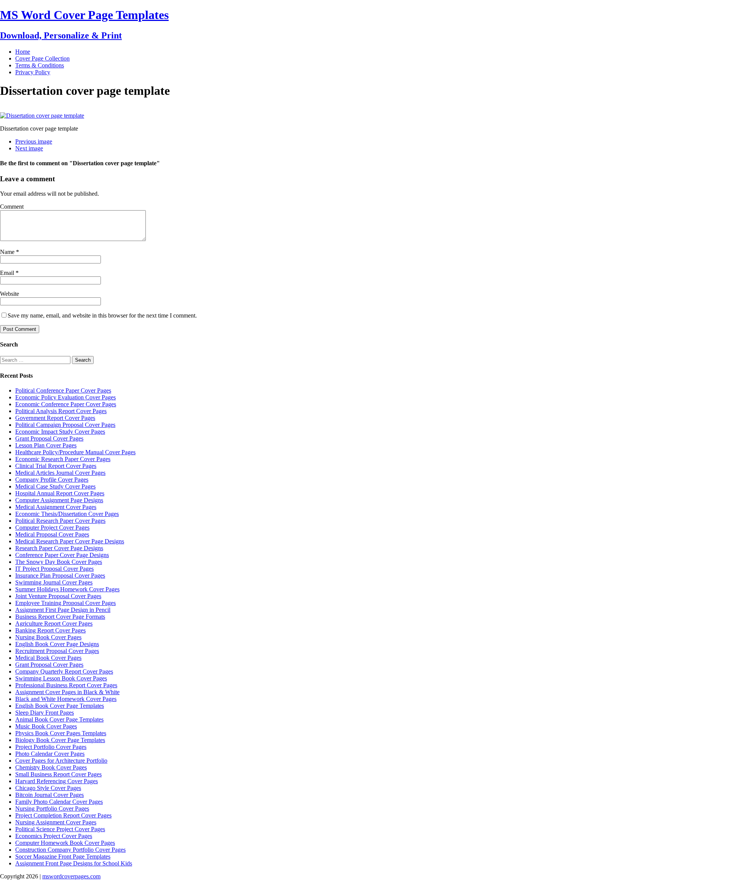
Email (8, 273)
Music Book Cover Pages (46, 726)
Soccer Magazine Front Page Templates (62, 856)
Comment (12, 206)
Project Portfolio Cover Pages (50, 747)
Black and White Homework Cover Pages (66, 699)
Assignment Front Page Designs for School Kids (73, 863)
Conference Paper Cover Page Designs (62, 555)
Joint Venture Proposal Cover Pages (58, 596)
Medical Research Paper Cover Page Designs (69, 541)
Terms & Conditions (39, 65)
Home (22, 51)
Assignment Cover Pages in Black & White (67, 692)
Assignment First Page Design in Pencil (62, 610)
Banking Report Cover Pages (50, 630)
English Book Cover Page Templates (59, 705)
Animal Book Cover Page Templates (59, 719)
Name (8, 252)
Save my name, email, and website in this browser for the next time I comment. (102, 315)
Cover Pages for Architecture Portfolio (61, 760)
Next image (29, 148)
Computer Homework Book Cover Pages (65, 843)
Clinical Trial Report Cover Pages (55, 466)
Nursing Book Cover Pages (48, 637)
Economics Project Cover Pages (53, 836)
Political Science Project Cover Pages (60, 829)
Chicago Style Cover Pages (48, 788)
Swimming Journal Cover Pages (54, 582)
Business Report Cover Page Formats (60, 616)
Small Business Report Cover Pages (58, 774)
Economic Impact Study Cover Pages (60, 431)
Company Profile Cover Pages (51, 479)
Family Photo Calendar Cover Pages (59, 801)
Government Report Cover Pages (55, 418)
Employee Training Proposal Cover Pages (65, 603)
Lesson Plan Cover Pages (46, 445)
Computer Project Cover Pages (52, 527)
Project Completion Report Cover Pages (63, 815)
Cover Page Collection (42, 58)
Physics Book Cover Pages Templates (60, 733)
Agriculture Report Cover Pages (54, 623)
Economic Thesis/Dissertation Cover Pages (67, 514)
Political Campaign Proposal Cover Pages (65, 424)
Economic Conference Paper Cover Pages (65, 404)
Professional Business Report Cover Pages (66, 685)
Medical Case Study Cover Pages (55, 486)
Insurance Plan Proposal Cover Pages (60, 575)
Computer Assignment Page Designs (59, 500)
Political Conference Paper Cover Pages (63, 390)
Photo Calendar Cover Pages (50, 753)
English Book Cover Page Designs (57, 644)
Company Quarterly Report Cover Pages (64, 671)
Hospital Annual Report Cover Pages (59, 493)
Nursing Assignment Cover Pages (55, 822)
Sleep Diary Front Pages (44, 712)
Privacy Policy (32, 72)
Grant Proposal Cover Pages (49, 438)
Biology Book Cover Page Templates (60, 740)
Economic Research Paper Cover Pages (62, 459)
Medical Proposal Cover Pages (52, 534)
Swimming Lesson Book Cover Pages (61, 678)
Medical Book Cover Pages (48, 658)
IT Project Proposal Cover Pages (54, 568)
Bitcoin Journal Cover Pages (49, 795)
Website (9, 294)
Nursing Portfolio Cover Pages (52, 808)
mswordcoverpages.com (71, 876)
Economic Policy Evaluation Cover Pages (65, 397)
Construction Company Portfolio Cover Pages (70, 849)
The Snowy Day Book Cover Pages (58, 562)
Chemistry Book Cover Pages (51, 767)
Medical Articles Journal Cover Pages (60, 472)
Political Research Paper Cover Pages (60, 520)
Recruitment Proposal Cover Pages (57, 651)
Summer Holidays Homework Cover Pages (67, 589)
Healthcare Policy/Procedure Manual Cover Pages (75, 452)
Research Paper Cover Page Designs (59, 548)
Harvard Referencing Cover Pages (56, 781)
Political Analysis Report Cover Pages (61, 411)
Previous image (33, 141)
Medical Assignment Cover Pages (55, 507)
